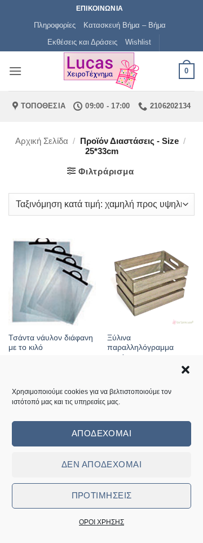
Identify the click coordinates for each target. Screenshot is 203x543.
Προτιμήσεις (102, 495)
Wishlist (138, 42)
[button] (185, 369)
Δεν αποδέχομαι (101, 464)
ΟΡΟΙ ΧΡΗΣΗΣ (101, 522)
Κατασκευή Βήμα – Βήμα (124, 25)
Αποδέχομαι (102, 433)
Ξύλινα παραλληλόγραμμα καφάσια (140, 348)
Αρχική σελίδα (41, 141)
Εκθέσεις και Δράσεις (82, 42)
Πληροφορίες (55, 25)
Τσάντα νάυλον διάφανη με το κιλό (50, 343)
